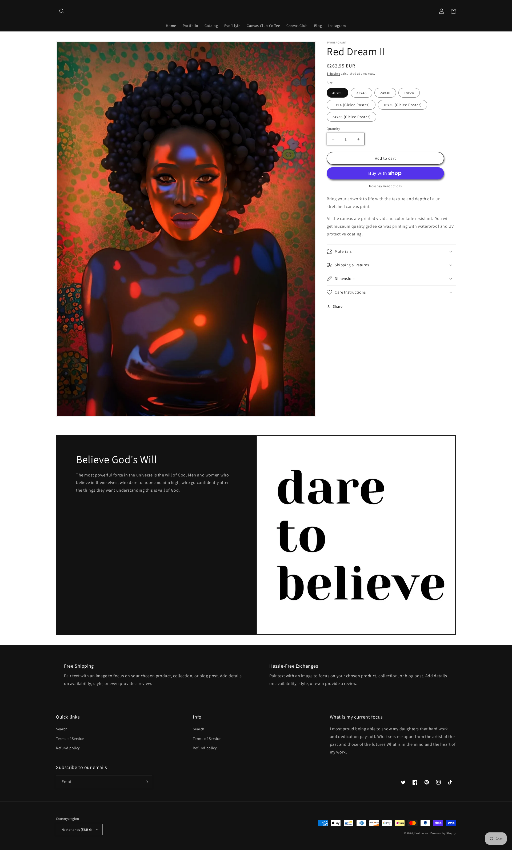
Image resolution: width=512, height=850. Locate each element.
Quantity (333, 128)
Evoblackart (422, 833)
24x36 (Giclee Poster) (351, 116)
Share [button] (338, 306)
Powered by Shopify (443, 833)
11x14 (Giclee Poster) (351, 104)
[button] (62, 11)
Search (62, 729)
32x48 (361, 92)
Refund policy (68, 747)
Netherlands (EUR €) (77, 829)
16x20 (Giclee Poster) (402, 104)
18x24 (409, 92)
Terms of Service (70, 738)
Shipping (333, 73)
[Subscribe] (146, 782)
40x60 (337, 92)
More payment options (385, 186)
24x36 (385, 92)
